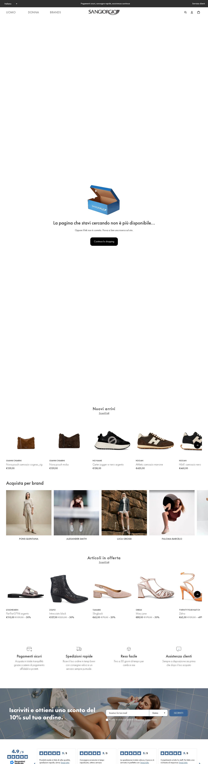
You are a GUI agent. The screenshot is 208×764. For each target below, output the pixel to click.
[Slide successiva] (198, 515)
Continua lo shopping (104, 241)
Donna (33, 12)
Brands (55, 12)
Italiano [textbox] (8, 3)
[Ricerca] (185, 12)
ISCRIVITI (178, 713)
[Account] (192, 12)
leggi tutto (65, 762)
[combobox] (10, 3)
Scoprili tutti (104, 413)
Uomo (11, 12)
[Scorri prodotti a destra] (197, 445)
